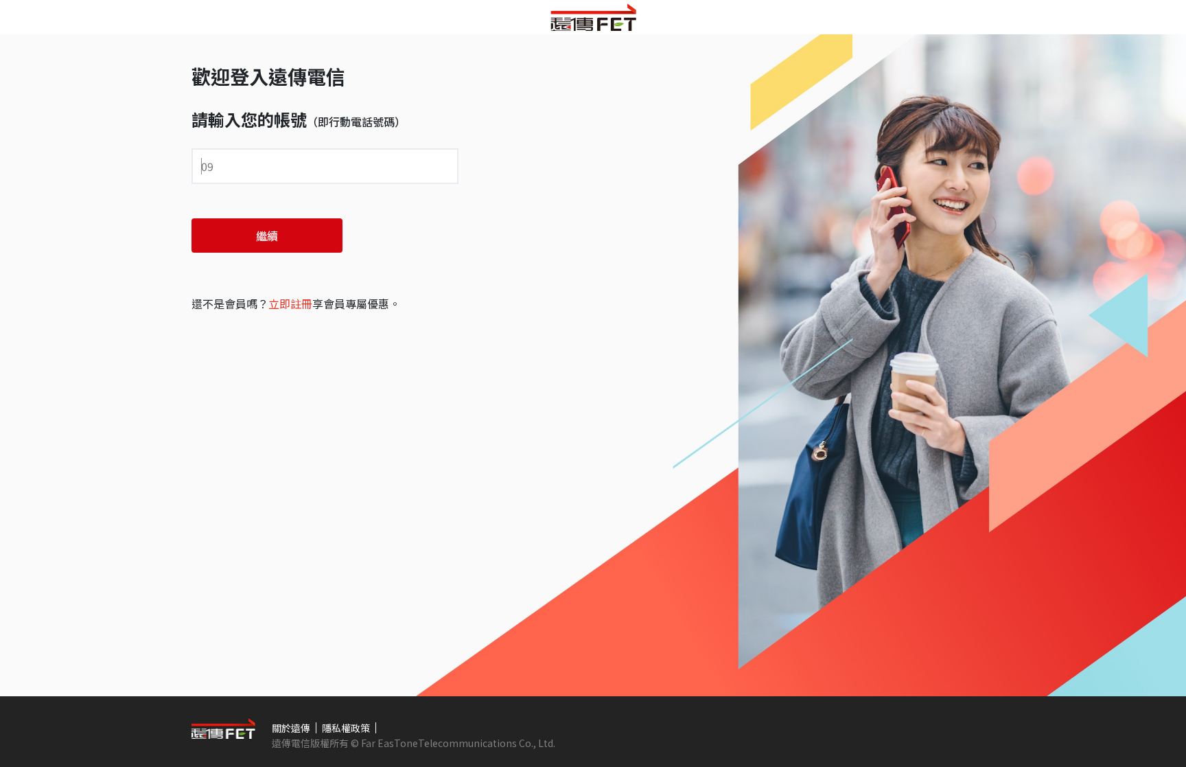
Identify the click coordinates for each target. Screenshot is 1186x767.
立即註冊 (290, 303)
